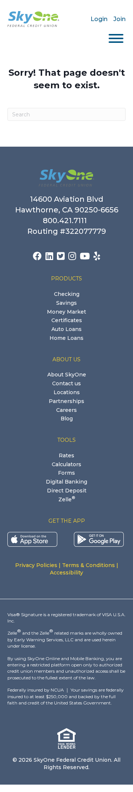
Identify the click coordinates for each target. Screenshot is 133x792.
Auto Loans (66, 329)
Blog (67, 418)
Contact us (66, 383)
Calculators (66, 464)
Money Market (66, 311)
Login (99, 19)
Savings (66, 303)
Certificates (66, 320)
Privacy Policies (36, 565)
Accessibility (66, 572)
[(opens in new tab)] (32, 539)
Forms (66, 473)
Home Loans (66, 338)
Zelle (66, 499)
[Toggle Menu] (116, 38)
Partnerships (66, 401)
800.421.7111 (67, 220)
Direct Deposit (66, 490)
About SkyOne (66, 374)
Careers (66, 410)
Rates (66, 455)
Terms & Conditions (88, 565)
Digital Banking (66, 481)
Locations (67, 392)
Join (119, 19)
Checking (66, 294)
